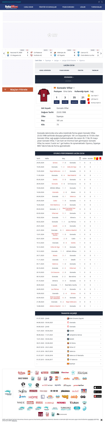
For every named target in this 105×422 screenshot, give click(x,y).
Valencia (73, 196)
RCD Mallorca (55, 205)
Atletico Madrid (71, 230)
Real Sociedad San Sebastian (69, 209)
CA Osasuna (72, 184)
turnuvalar (96, 7)
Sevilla (55, 180)
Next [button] (101, 53)
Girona (55, 163)
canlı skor (28, 7)
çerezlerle (91, 419)
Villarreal (55, 213)
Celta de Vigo (71, 167)
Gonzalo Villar (65, 88)
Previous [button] (4, 53)
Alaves (73, 192)
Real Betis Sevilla (55, 234)
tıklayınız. (14, 420)
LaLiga (56, 60)
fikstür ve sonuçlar (47, 7)
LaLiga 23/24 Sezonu (69, 60)
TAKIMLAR (95, 70)
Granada (68, 77)
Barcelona (72, 276)
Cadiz (55, 201)
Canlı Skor (11, 7)
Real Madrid (72, 175)
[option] (17, 53)
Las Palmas (72, 222)
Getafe (55, 226)
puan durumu (68, 7)
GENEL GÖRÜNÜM (45, 70)
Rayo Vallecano (55, 171)
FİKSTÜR (80, 70)
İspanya (48, 60)
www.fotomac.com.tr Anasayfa (11, 2)
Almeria (73, 217)
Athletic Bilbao (55, 188)
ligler (82, 7)
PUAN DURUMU (64, 70)
